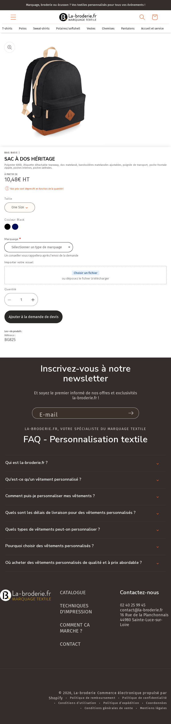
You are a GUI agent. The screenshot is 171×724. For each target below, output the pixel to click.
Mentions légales (153, 708)
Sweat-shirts (41, 28)
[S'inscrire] (131, 413)
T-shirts (7, 28)
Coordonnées (156, 703)
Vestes (91, 28)
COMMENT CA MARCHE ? (75, 628)
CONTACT (70, 644)
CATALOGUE (73, 593)
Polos (22, 28)
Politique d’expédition (121, 703)
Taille (8, 199)
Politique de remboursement (92, 698)
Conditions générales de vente (109, 708)
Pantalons (127, 28)
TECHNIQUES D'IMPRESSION (76, 609)
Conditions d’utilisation (77, 703)
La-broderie (85, 693)
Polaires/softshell (68, 28)
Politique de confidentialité (144, 698)
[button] (13, 17)
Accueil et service (152, 28)
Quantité (10, 289)
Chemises (108, 28)
